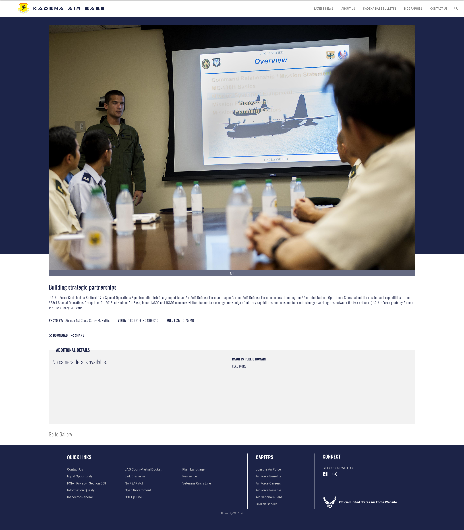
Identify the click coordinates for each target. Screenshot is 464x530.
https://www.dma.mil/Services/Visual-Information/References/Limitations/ (274, 384)
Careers (264, 457)
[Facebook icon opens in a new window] (325, 474)
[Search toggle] (456, 8)
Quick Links (79, 457)
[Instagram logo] (334, 474)
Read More (239, 366)
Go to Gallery (60, 434)
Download (60, 335)
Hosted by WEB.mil (232, 513)
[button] (6, 8)
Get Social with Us (338, 468)
